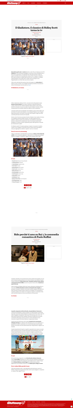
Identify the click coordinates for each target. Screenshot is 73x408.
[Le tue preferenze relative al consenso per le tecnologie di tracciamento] (71, 406)
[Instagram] (59, 1)
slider (30, 187)
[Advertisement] (36, 12)
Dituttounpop (29, 22)
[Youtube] (65, 1)
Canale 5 (27, 187)
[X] (62, 1)
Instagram (32, 56)
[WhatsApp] (63, 1)
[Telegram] (60, 1)
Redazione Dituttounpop (37, 32)
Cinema (32, 22)
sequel (29, 84)
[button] (65, 3)
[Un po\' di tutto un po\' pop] (14, 3)
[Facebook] (57, 1)
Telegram (27, 56)
